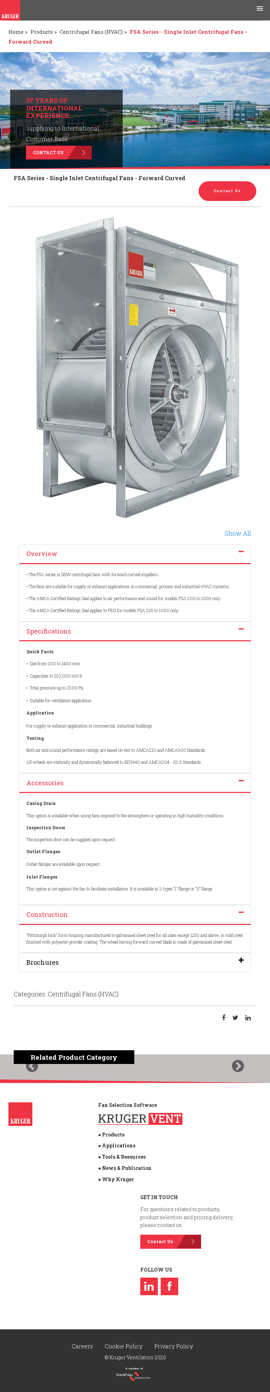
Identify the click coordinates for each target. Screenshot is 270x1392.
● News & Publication (125, 1168)
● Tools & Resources (122, 1156)
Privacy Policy (173, 1346)
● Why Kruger (116, 1179)
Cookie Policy (124, 1346)
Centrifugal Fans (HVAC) (91, 32)
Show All (238, 533)
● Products (111, 1134)
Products (42, 32)
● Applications (116, 1145)
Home (16, 32)
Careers (83, 1346)
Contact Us (48, 152)
